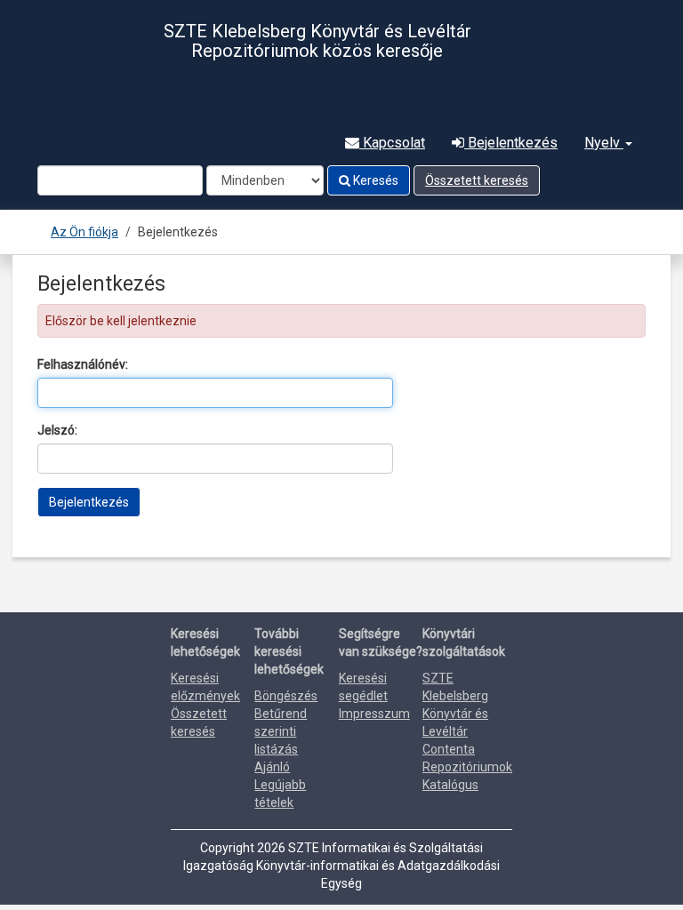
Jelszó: (57, 430)
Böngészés (285, 696)
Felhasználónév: (82, 364)
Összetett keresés (476, 180)
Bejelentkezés (511, 142)
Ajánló (272, 767)
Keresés (374, 180)
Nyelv (603, 142)
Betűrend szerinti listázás (280, 731)
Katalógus (450, 785)
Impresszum (374, 713)
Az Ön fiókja (84, 232)
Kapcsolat (392, 142)
